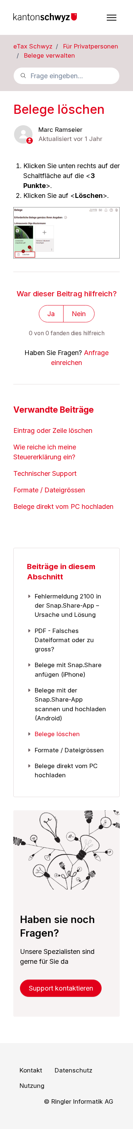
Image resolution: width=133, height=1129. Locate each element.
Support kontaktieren (61, 988)
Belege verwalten (49, 55)
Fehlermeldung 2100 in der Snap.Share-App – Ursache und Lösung (68, 606)
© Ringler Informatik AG (78, 1101)
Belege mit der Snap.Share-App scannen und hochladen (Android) (70, 704)
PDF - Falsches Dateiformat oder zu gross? (64, 640)
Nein (79, 314)
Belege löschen (57, 734)
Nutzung (32, 1085)
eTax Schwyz (32, 46)
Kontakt (31, 1070)
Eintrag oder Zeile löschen (52, 430)
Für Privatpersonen (90, 46)
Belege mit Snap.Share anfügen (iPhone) (68, 669)
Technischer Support (44, 473)
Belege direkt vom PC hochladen (63, 506)
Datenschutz (73, 1070)
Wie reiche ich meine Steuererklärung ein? (44, 452)
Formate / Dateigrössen (49, 490)
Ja (51, 314)
